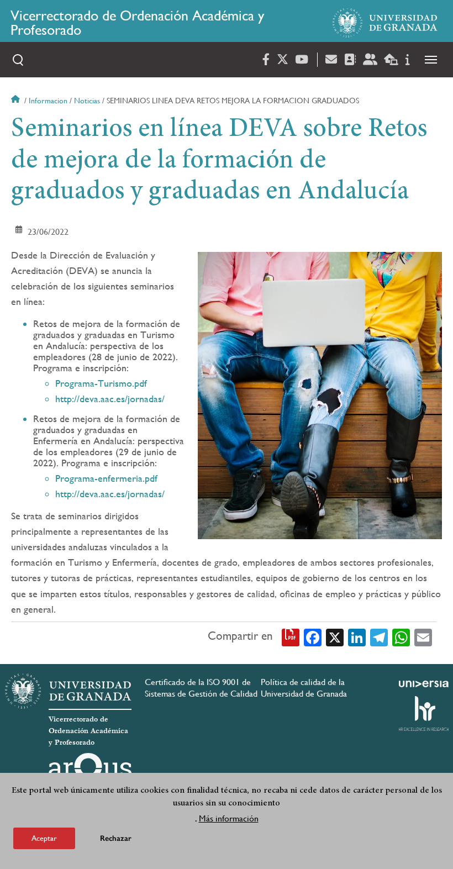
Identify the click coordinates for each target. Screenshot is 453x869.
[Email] (423, 636)
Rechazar (115, 838)
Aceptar (44, 838)
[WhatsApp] (401, 636)
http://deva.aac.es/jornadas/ (110, 398)
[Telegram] (379, 636)
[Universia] (424, 684)
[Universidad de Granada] (385, 23)
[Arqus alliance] (90, 770)
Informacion (48, 100)
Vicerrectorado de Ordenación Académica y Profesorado (137, 22)
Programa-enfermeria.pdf (106, 478)
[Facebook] (313, 636)
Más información (229, 818)
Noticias (87, 100)
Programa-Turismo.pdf (101, 383)
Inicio (16, 100)
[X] (335, 636)
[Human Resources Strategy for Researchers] (424, 713)
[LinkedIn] (357, 636)
